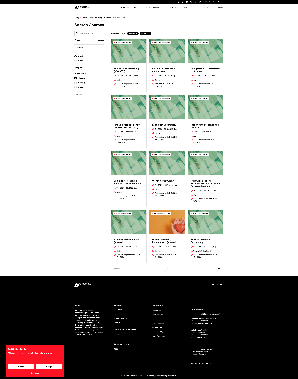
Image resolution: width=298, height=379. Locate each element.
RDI (135, 8)
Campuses (156, 310)
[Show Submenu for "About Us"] (175, 7)
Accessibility (157, 332)
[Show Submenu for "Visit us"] (207, 7)
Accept (49, 367)
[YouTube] (200, 2)
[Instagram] (178, 2)
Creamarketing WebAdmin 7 (166, 376)
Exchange (156, 319)
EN (206, 2)
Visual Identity (158, 323)
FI (209, 2)
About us (116, 323)
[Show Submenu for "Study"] (128, 7)
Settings (35, 373)
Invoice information (199, 354)
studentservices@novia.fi (201, 323)
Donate (221, 2)
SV (214, 2)
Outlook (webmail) (121, 344)
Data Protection (158, 336)
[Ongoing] (149, 33)
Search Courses (119, 18)
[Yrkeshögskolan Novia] (82, 7)
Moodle (116, 339)
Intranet (116, 334)
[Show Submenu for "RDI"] (139, 7)
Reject (21, 367)
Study (123, 8)
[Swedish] (136, 33)
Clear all (101, 40)
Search (221, 7)
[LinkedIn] (183, 2)
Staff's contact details (200, 352)
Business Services (152, 8)
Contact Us (186, 8)
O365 (115, 349)
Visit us (202, 8)
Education (117, 310)
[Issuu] (191, 2)
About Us (169, 8)
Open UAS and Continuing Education (96, 18)
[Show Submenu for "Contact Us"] (193, 7)
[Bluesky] (195, 2)
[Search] (77, 33)
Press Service (157, 315)
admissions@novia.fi (199, 337)
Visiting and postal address (202, 349)
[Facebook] (187, 2)
